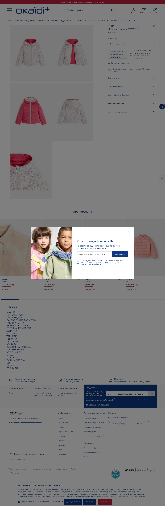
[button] (129, 231)
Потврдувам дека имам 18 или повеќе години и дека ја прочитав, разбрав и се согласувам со (102, 262)
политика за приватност (91, 264)
